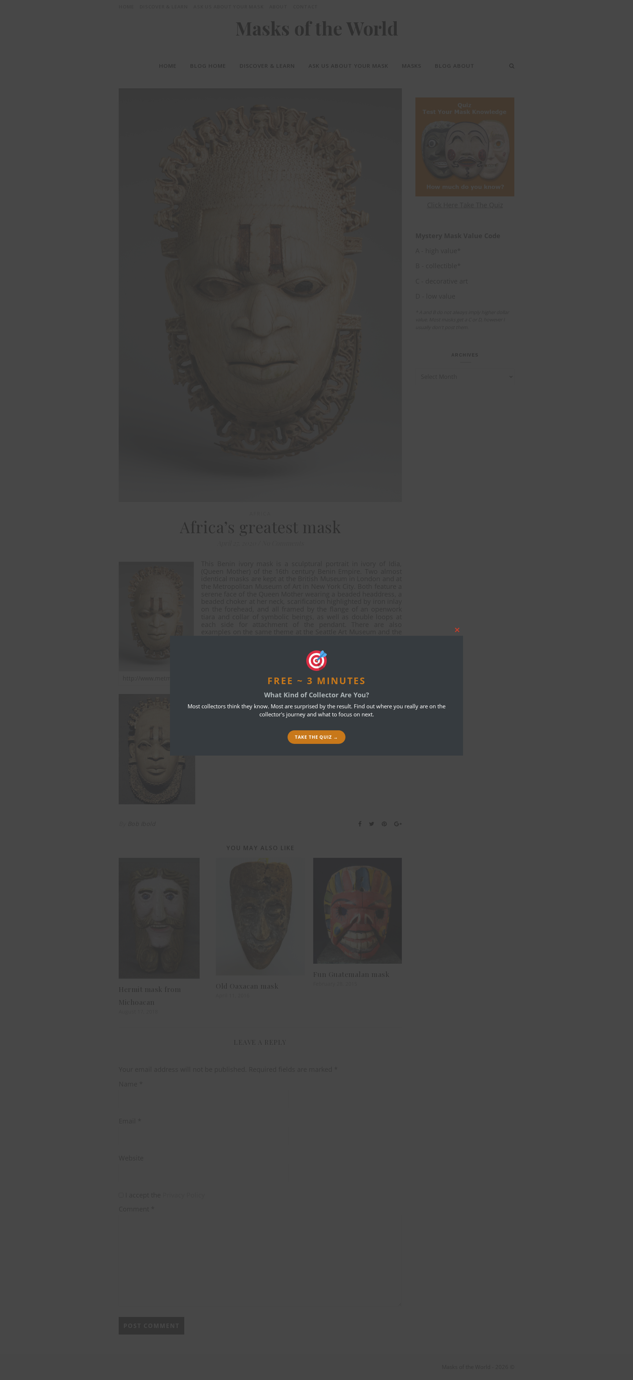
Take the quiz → (316, 737)
